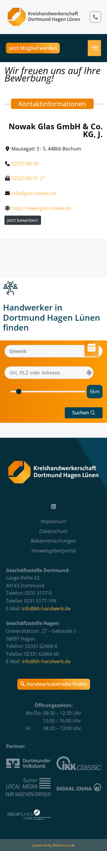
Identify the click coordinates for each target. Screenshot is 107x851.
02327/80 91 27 (28, 178)
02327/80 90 (24, 163)
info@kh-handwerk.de (46, 608)
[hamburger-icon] (94, 48)
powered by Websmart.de (53, 845)
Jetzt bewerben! (22, 220)
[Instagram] (53, 506)
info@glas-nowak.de (33, 193)
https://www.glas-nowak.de (41, 208)
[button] (84, 412)
